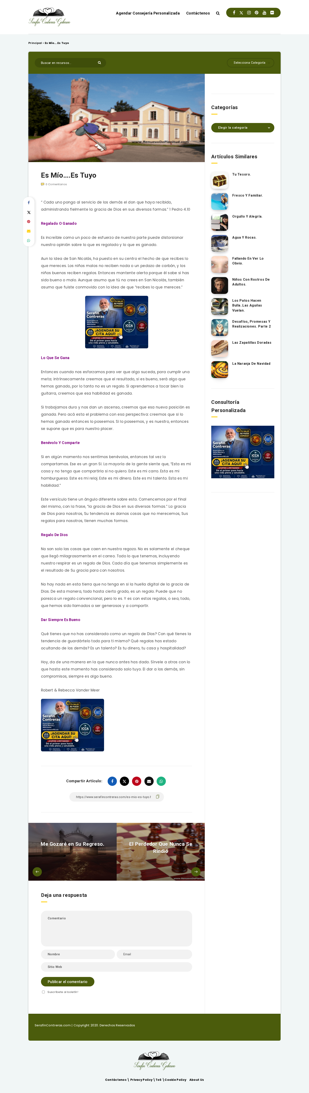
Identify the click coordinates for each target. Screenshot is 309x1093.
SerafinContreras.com (53, 1025)
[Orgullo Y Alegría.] (219, 222)
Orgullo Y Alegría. (247, 216)
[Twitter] (241, 12)
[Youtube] (264, 12)
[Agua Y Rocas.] (219, 243)
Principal (35, 43)
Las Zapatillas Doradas (251, 343)
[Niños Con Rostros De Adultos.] (219, 285)
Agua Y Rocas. (244, 237)
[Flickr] (272, 12)
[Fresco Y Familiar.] (219, 201)
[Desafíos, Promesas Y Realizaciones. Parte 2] (219, 327)
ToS (159, 1080)
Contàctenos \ (117, 1080)
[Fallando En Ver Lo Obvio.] (219, 264)
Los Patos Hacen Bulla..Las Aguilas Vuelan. (247, 305)
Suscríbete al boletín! (63, 992)
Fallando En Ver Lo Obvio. (248, 260)
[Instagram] (249, 12)
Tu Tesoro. (241, 174)
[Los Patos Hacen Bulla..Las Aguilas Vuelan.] (219, 306)
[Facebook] (234, 12)
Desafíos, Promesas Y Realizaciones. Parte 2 (251, 324)
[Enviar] (100, 62)
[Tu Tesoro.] (219, 180)
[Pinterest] (256, 12)
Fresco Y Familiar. (247, 195)
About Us (196, 1080)
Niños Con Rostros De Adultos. (251, 282)
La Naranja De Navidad (251, 364)
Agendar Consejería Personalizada (148, 13)
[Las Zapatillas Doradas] (219, 348)
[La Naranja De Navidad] (219, 369)
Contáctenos (198, 13)
